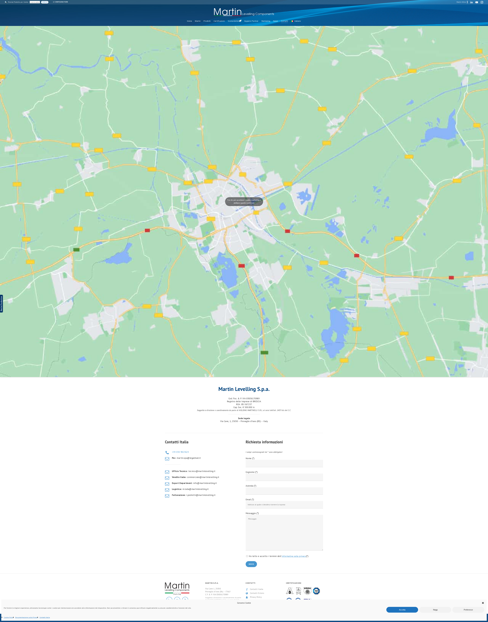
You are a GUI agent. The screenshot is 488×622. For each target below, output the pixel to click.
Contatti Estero (256, 593)
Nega (435, 610)
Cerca (45, 2)
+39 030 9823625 (180, 452)
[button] (483, 603)
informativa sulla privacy (294, 556)
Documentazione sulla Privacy (26, 617)
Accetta (402, 610)
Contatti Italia (45, 617)
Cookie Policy (9, 617)
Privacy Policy (255, 597)
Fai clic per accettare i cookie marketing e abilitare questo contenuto (244, 201)
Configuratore (61, 2)
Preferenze (468, 610)
